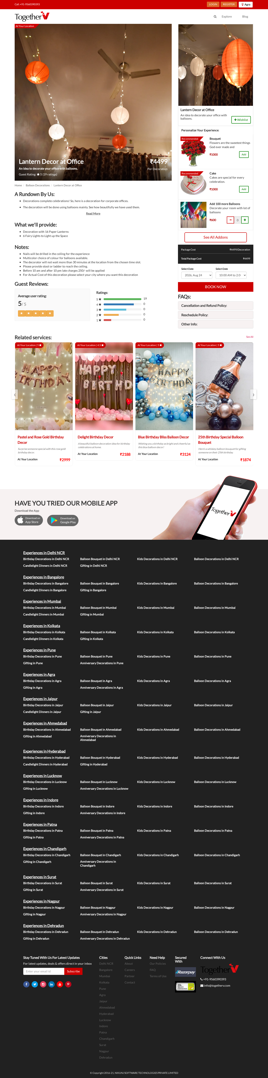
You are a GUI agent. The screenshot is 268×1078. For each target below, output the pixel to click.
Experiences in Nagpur (41, 901)
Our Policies (158, 963)
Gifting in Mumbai (92, 614)
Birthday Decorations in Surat (42, 883)
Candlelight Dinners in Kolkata (43, 639)
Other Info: (189, 324)
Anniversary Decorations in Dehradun (105, 938)
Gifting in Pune (33, 663)
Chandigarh (107, 1038)
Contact (130, 982)
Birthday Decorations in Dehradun (45, 931)
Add (244, 154)
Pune (102, 988)
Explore (227, 16)
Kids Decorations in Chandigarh (158, 855)
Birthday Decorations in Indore (43, 806)
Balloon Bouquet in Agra (96, 681)
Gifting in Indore (34, 813)
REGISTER (229, 4)
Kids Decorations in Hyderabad (157, 757)
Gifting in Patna (33, 837)
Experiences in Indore (40, 800)
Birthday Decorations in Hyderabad (46, 757)
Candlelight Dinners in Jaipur (42, 712)
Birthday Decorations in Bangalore (45, 583)
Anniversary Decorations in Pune (101, 663)
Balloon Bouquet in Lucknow (98, 782)
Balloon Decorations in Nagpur (214, 907)
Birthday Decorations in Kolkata (44, 632)
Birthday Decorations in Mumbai (44, 607)
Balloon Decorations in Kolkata (214, 632)
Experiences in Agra (39, 674)
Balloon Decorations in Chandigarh (217, 855)
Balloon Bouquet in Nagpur (98, 907)
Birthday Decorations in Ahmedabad (47, 729)
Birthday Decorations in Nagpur (44, 907)
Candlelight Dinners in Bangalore (44, 590)
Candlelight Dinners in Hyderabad (45, 764)
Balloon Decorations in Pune (212, 656)
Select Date (187, 268)
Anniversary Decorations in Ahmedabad (98, 738)
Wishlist (242, 119)
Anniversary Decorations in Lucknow (104, 788)
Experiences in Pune (39, 650)
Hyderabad (106, 1013)
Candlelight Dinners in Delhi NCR (45, 565)
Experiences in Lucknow (42, 775)
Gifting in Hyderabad (93, 764)
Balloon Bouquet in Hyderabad (100, 757)
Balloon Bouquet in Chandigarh (100, 855)
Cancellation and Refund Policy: (204, 305)
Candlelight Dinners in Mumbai (43, 614)
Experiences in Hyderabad (44, 751)
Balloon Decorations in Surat (213, 883)
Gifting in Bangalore (93, 590)
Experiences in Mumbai (42, 601)
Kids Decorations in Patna (154, 830)
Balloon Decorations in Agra (212, 681)
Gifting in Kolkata (91, 639)
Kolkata (104, 982)
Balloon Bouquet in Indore (97, 806)
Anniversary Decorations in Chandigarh (98, 863)
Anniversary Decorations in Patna (102, 837)
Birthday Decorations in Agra (42, 681)
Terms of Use (158, 976)
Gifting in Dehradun (36, 938)
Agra (102, 995)
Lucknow (105, 1020)
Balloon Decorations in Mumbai (215, 607)
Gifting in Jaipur (90, 712)
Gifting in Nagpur (34, 914)
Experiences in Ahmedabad (45, 723)
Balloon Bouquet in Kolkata (98, 632)
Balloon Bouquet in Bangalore (99, 583)
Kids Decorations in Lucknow (156, 782)
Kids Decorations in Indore (154, 806)
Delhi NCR (106, 963)
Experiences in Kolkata (41, 625)
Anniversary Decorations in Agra (101, 687)
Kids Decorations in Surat (153, 883)
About (129, 963)
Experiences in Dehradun (43, 925)
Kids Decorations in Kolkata (155, 632)
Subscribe (73, 971)
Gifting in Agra (32, 687)
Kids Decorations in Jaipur (154, 705)
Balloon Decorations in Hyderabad (216, 757)
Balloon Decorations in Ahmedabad (217, 729)
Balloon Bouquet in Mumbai (98, 607)
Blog (245, 16)
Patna (103, 1032)
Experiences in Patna (40, 824)
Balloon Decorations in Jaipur (213, 705)
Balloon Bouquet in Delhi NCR (100, 559)
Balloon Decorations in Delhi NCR (216, 559)
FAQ (153, 970)
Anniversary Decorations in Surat (102, 889)
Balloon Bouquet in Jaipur (97, 705)
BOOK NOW (215, 286)
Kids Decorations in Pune (153, 656)
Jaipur (103, 1001)
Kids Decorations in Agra (153, 681)
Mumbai (104, 976)
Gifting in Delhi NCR (93, 565)
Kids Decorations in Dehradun (157, 931)
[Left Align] (21, 313)
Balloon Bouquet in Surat (96, 883)
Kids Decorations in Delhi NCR (157, 559)
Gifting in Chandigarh (37, 861)
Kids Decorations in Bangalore (157, 583)
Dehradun (105, 1057)
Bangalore (105, 970)
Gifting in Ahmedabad (37, 736)
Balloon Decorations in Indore (213, 806)
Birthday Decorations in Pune (42, 656)
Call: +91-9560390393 (27, 4)
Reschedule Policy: (194, 315)
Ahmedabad (107, 1007)
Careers (130, 970)
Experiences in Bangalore (43, 577)
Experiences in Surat (39, 877)
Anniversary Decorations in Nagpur (103, 914)
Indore (103, 1026)
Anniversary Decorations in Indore (102, 813)
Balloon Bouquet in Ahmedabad (100, 729)
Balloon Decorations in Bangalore (216, 583)
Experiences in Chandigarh (44, 848)
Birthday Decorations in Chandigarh (46, 855)
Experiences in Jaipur (40, 698)
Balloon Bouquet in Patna (96, 830)
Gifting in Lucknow (35, 788)
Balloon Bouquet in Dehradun (99, 931)
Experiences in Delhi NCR (44, 552)
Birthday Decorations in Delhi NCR (46, 559)
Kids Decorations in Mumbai (155, 607)
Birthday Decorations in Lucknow (45, 782)
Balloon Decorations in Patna (213, 830)
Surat (102, 1045)
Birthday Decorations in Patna (43, 830)
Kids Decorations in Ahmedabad (158, 729)
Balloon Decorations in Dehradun (216, 931)
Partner (130, 976)
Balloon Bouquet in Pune (96, 656)
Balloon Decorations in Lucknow (215, 782)
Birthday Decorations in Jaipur (43, 705)
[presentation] (15, 394)
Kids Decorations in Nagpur (155, 907)
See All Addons (216, 237)
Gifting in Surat (33, 889)
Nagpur (104, 1051)
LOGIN (213, 4)
